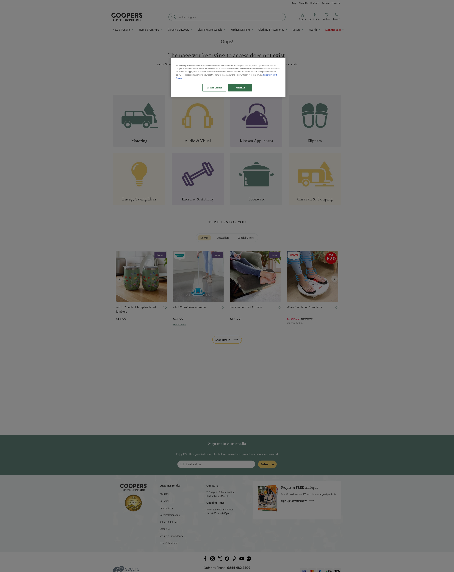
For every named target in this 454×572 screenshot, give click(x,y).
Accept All (240, 87)
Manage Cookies (214, 87)
